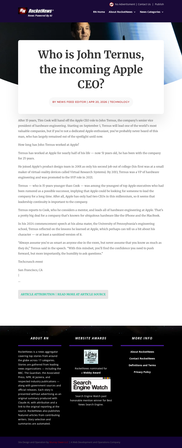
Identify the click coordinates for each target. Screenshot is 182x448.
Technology (120, 101)
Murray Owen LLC (58, 442)
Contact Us (144, 4)
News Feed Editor (71, 101)
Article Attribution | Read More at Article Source (63, 294)
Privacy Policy (142, 372)
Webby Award (92, 372)
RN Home (99, 12)
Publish (159, 4)
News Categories (150, 12)
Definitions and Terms (142, 365)
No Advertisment (125, 4)
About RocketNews (120, 12)
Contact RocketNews (142, 358)
